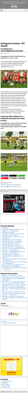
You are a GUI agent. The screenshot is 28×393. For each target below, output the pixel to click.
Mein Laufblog (5, 385)
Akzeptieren (14, 6)
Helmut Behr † (5, 228)
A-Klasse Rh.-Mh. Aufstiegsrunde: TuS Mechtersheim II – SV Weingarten (14, 278)
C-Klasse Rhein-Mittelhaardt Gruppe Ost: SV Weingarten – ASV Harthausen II (13, 234)
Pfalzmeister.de (6, 384)
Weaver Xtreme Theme (21, 391)
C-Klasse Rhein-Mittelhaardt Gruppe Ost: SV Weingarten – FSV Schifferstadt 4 (13, 230)
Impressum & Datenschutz (8, 323)
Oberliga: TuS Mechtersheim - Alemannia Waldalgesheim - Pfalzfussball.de (12, 276)
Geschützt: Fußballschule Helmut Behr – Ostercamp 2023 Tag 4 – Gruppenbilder (12, 240)
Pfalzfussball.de (8, 391)
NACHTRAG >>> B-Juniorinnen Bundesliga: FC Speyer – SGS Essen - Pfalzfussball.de (13, 282)
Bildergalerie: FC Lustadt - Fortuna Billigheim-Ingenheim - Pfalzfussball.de (13, 286)
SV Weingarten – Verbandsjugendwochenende (12, 50)
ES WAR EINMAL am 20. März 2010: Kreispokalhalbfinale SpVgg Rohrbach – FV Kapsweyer (13, 256)
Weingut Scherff (6, 387)
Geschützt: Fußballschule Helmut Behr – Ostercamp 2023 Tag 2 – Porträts (12, 243)
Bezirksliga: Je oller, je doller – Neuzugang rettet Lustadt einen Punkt (14, 289)
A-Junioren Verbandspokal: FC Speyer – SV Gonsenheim (14, 294)
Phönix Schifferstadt (14, 184)
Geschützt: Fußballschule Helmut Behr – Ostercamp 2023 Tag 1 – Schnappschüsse (13, 246)
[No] (26, 4)
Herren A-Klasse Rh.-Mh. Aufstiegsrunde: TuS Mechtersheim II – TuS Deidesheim (13, 265)
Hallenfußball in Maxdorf (8, 232)
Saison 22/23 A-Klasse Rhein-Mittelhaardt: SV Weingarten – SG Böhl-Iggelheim (13, 249)
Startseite (4, 321)
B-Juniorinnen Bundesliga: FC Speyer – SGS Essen (14, 283)
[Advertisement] (14, 26)
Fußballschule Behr (7, 381)
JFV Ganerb (5, 184)
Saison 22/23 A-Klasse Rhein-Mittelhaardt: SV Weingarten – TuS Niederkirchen (13, 252)
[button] (4, 176)
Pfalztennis (5, 383)
